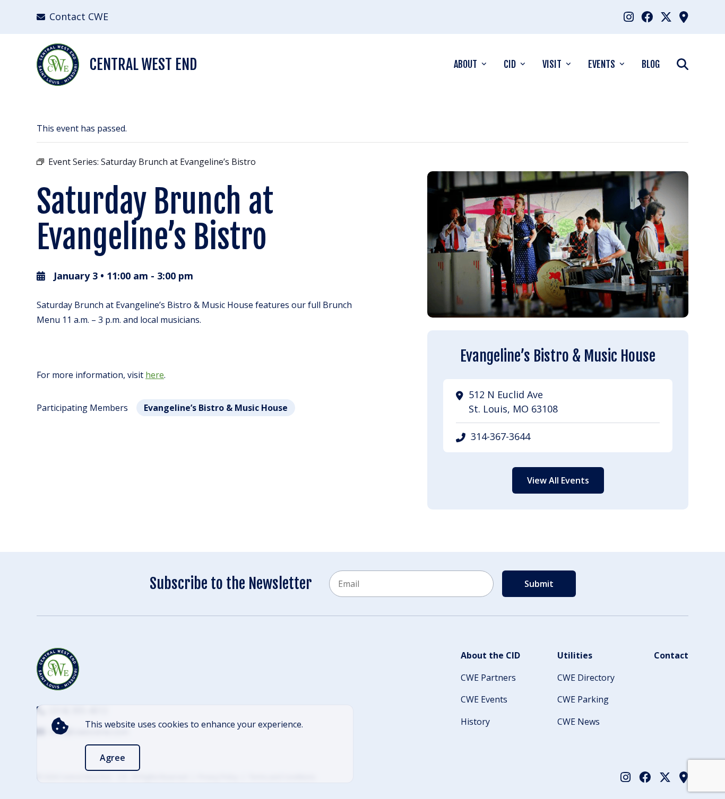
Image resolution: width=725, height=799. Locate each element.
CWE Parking (583, 699)
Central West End (143, 64)
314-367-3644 (500, 436)
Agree (112, 757)
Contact (671, 655)
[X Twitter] (666, 16)
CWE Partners (488, 677)
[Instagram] (629, 16)
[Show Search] (682, 64)
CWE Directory (586, 677)
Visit (552, 64)
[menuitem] (629, 17)
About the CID (490, 655)
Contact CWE (78, 16)
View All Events (558, 480)
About (465, 64)
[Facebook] (647, 16)
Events (601, 64)
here (154, 375)
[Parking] (683, 16)
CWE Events (484, 699)
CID (510, 64)
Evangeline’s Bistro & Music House (216, 408)
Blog (651, 64)
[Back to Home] (58, 669)
